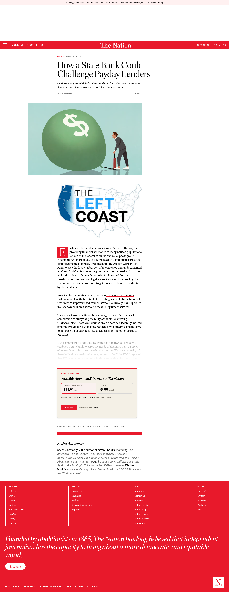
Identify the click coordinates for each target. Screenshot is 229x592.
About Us (139, 491)
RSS (199, 509)
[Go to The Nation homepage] (116, 45)
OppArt (12, 514)
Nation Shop (140, 509)
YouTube (201, 505)
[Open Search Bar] (224, 45)
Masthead (76, 496)
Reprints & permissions (113, 426)
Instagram (202, 500)
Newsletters (35, 45)
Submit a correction (66, 426)
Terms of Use (29, 587)
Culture (12, 505)
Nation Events (141, 505)
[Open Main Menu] (5, 44)
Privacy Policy (156, 2)
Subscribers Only (71, 373)
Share (137, 93)
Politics (12, 491)
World (12, 496)
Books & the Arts (17, 509)
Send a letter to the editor (89, 426)
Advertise (139, 500)
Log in (96, 407)
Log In (216, 45)
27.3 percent (70, 358)
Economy (61, 56)
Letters (12, 523)
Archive (75, 500)
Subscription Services (82, 505)
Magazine (17, 45)
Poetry (12, 518)
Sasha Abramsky (64, 93)
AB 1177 (116, 315)
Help (69, 587)
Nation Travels (141, 514)
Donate (15, 566)
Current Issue (78, 491)
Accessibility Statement (51, 587)
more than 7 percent (126, 346)
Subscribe (203, 45)
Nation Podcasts (142, 518)
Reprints (76, 509)
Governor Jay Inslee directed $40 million (98, 259)
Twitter (201, 496)
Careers (79, 587)
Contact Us (140, 496)
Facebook (202, 491)
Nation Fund (92, 587)
